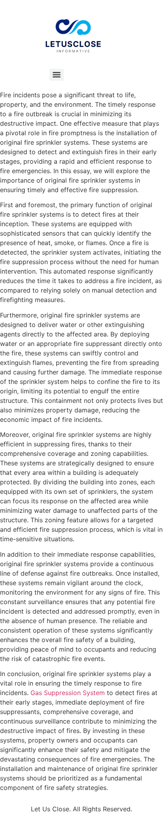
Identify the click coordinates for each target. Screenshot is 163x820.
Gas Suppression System (67, 693)
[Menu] (56, 75)
